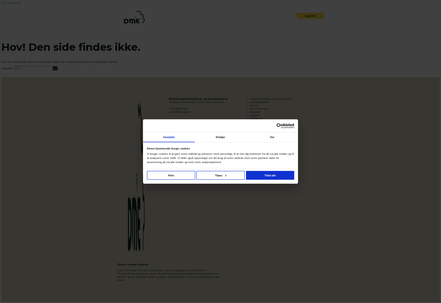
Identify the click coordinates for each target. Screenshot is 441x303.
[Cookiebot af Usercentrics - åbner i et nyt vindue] (279, 125)
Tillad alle (270, 175)
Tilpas (218, 175)
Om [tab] (272, 137)
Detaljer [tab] (220, 137)
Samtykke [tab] (169, 137)
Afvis (171, 175)
